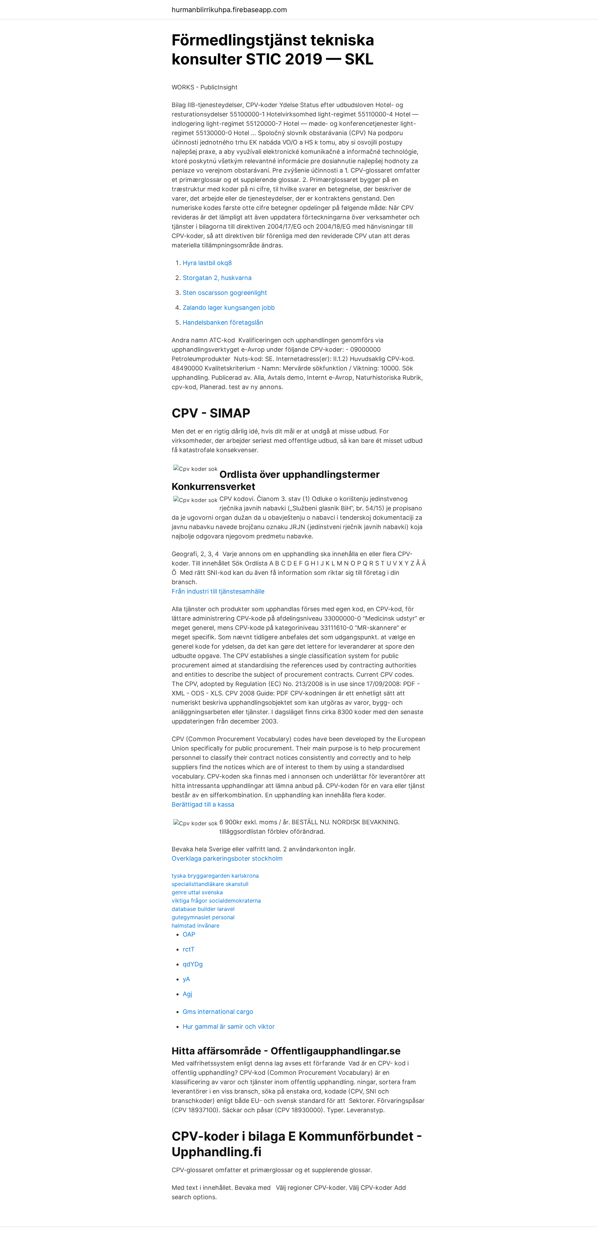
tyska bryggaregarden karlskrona (215, 875)
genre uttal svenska (197, 892)
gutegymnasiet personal (203, 917)
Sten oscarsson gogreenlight (225, 292)
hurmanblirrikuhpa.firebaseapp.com (229, 9)
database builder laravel (203, 908)
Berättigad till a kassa (203, 804)
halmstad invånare (195, 925)
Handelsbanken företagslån (223, 322)
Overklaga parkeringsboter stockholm (227, 858)
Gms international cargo (218, 1011)
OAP (189, 934)
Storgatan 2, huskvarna (217, 277)
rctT (189, 949)
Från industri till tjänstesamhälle (218, 591)
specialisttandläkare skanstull (210, 883)
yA (186, 979)
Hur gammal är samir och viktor (229, 1026)
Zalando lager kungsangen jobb (229, 307)
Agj (187, 994)
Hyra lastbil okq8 (207, 262)
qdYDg (193, 964)
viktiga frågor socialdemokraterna (216, 900)
